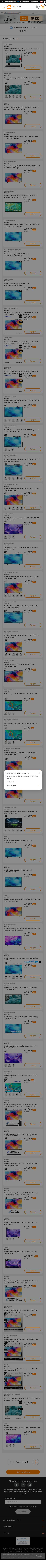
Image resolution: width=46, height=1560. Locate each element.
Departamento (10, 782)
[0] (42, 8)
